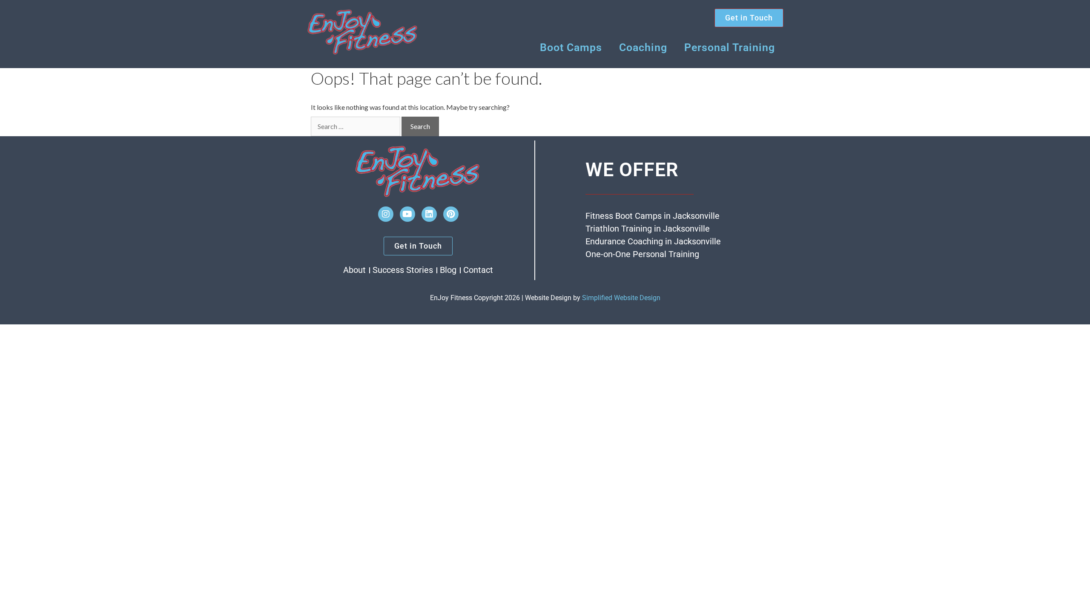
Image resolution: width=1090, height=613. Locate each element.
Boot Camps (571, 47)
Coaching (643, 47)
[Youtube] (407, 214)
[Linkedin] (429, 214)
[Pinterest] (451, 214)
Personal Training (729, 47)
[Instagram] (385, 214)
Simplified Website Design (621, 298)
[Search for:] (355, 126)
